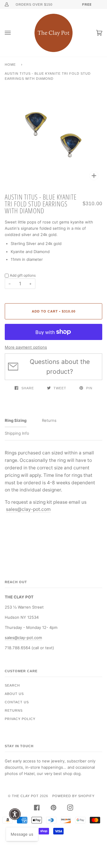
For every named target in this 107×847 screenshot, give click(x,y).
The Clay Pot (25, 796)
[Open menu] (14, 33)
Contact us (17, 702)
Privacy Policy (20, 719)
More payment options (26, 347)
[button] (15, 814)
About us (14, 694)
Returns (14, 710)
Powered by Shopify (73, 796)
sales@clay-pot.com (28, 509)
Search (12, 685)
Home (10, 64)
